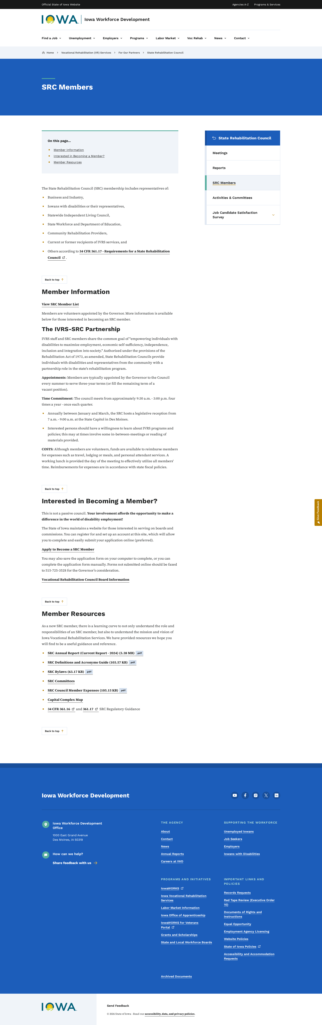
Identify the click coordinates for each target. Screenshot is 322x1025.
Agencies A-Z (240, 4)
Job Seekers (233, 839)
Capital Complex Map (65, 699)
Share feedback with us (72, 863)
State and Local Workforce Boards (186, 942)
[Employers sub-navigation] (121, 38)
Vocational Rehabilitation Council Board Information (85, 579)
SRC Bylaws (69, 671)
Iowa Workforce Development (117, 19)
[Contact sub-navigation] (248, 38)
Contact (167, 839)
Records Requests (237, 892)
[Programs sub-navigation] (147, 38)
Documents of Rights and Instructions (243, 914)
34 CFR (59, 709)
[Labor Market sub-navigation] (178, 38)
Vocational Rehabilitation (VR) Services (86, 52)
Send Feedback (118, 1005)
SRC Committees (61, 681)
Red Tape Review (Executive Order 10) (249, 902)
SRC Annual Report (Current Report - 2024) (95, 653)
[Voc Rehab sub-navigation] (205, 38)
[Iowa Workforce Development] (60, 19)
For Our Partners (129, 52)
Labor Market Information (180, 908)
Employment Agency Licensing (246, 931)
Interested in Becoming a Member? (79, 156)
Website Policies (236, 939)
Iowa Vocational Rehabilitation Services (183, 898)
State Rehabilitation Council (165, 52)
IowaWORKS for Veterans (179, 925)
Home (50, 52)
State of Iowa (240, 946)
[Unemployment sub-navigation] (94, 38)
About (165, 831)
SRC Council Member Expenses (86, 690)
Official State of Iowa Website (61, 4)
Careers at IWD (172, 861)
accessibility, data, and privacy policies (170, 1014)
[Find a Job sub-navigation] (60, 38)
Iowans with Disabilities (242, 854)
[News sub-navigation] (225, 38)
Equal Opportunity (237, 924)
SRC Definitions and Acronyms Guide (91, 662)
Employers (232, 846)
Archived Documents (176, 976)
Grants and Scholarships (179, 935)
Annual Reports (172, 854)
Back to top (52, 279)
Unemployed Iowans (239, 831)
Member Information (69, 150)
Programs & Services (267, 4)
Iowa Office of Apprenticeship (183, 915)
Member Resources (68, 162)
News (165, 846)
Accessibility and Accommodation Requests (249, 956)
